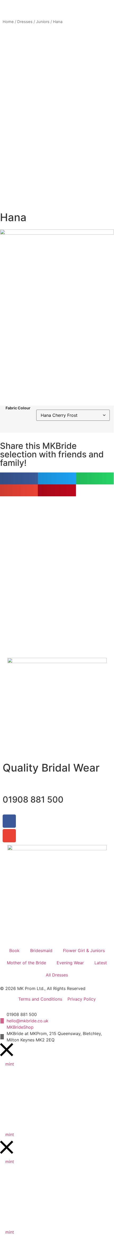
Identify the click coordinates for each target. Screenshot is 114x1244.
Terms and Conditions (40, 999)
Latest (100, 962)
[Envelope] (9, 835)
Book (14, 950)
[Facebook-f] (9, 821)
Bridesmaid (41, 950)
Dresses (25, 21)
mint (9, 1064)
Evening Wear (70, 962)
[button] (19, 478)
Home (8, 21)
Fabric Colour (18, 408)
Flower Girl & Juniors (84, 950)
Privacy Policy (81, 999)
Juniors (42, 21)
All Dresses (57, 975)
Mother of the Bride (26, 962)
